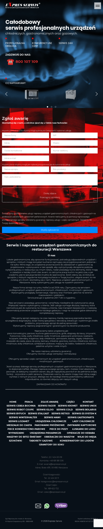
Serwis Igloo (45, 409)
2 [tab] (51, 106)
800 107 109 (22, 61)
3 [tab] (55, 106)
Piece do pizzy (58, 429)
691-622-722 (53, 488)
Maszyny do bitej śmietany (24, 437)
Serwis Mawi (52, 417)
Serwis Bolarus (86, 409)
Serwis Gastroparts (81, 417)
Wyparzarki (16, 433)
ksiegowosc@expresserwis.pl (54, 481)
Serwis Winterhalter (23, 417)
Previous (6, 94)
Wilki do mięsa (86, 437)
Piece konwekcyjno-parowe (26, 429)
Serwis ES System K (84, 413)
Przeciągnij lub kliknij (50, 197)
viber (61, 506)
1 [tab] (47, 106)
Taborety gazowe (41, 440)
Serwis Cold (64, 409)
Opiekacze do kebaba (81, 433)
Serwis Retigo (61, 413)
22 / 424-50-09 (55, 457)
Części (70, 402)
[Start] (22, 7)
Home (12, 402)
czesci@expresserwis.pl (54, 492)
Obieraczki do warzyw (59, 437)
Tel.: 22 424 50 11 (51, 478)
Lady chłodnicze (83, 421)
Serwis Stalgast (38, 413)
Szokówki (15, 440)
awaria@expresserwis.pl (55, 464)
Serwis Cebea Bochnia (21, 405)
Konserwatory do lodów (77, 440)
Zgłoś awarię (49, 402)
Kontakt (88, 402)
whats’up (46, 505)
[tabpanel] (51, 54)
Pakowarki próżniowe (50, 425)
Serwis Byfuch (16, 413)
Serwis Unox (88, 405)
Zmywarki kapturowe (81, 425)
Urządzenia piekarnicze (45, 433)
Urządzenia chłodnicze (50, 421)
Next (97, 94)
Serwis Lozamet (18, 421)
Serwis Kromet (68, 405)
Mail (38, 506)
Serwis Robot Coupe (20, 409)
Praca (29, 402)
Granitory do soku (51, 444)
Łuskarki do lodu (83, 429)
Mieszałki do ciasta (19, 425)
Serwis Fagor (47, 405)
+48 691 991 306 (56, 460)
